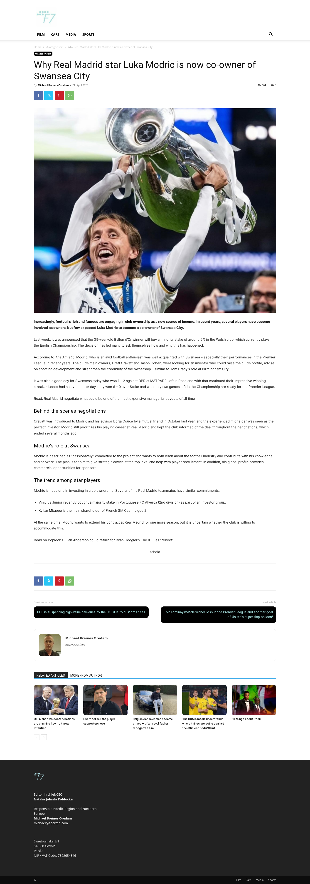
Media (71, 34)
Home (38, 47)
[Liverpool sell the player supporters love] (105, 700)
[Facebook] (38, 95)
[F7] (46, 26)
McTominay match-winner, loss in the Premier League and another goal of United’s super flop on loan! (219, 614)
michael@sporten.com (51, 823)
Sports (88, 34)
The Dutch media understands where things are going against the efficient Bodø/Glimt (203, 723)
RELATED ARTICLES (51, 675)
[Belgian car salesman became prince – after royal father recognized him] (155, 700)
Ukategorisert (54, 47)
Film (41, 34)
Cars (55, 34)
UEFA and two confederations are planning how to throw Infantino (54, 723)
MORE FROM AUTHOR (86, 675)
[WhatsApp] (69, 95)
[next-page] (44, 737)
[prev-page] (36, 737)
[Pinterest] (59, 95)
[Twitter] (48, 95)
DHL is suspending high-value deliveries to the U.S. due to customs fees (91, 612)
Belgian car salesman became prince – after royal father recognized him (153, 723)
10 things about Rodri (246, 719)
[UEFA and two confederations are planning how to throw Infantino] (56, 700)
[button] (270, 35)
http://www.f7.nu (75, 644)
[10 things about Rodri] (254, 700)
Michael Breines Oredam (53, 85)
